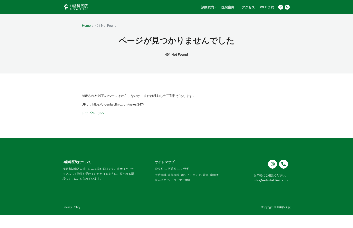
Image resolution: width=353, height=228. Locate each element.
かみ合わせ (162, 180)
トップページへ (93, 112)
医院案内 (173, 169)
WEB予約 (267, 7)
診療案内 (160, 169)
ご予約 (185, 169)
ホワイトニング (191, 175)
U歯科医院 (283, 207)
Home (86, 25)
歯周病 (214, 175)
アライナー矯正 (181, 180)
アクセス (248, 7)
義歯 (205, 175)
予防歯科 (160, 175)
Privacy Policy (71, 207)
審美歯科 (173, 175)
